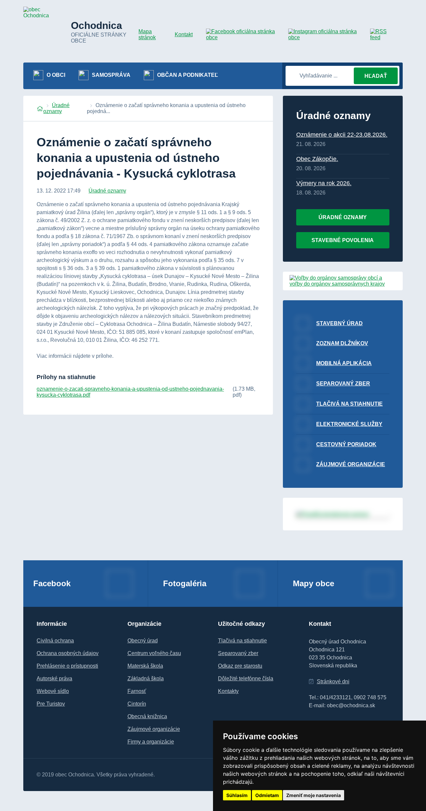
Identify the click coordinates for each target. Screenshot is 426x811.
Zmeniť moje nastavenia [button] (313, 795)
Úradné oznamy (56, 108)
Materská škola (145, 666)
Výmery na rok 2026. (323, 183)
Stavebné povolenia (343, 240)
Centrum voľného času (154, 653)
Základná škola (145, 678)
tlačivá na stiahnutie (349, 404)
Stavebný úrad (339, 323)
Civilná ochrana (55, 640)
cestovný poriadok (346, 444)
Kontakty (228, 691)
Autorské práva (54, 678)
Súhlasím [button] (237, 795)
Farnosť (136, 691)
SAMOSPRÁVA (111, 75)
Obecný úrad (142, 640)
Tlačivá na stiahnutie (242, 640)
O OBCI (56, 75)
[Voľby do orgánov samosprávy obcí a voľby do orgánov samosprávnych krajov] (343, 284)
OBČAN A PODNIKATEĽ (187, 75)
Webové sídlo (53, 691)
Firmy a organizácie (150, 741)
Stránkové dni (333, 681)
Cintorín (136, 704)
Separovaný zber (238, 653)
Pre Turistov (51, 704)
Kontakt (184, 34)
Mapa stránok (147, 34)
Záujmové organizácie (350, 464)
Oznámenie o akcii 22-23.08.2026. (341, 134)
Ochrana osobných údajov (68, 653)
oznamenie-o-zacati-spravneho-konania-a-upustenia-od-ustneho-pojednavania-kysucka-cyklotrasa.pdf (130, 392)
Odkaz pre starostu (240, 666)
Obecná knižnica (147, 716)
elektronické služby (349, 424)
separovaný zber (343, 383)
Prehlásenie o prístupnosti (67, 666)
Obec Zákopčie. (317, 159)
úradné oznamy (343, 217)
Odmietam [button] (267, 795)
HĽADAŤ (375, 76)
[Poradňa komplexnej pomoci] (342, 514)
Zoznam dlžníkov (342, 343)
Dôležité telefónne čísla (245, 678)
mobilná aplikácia (344, 363)
